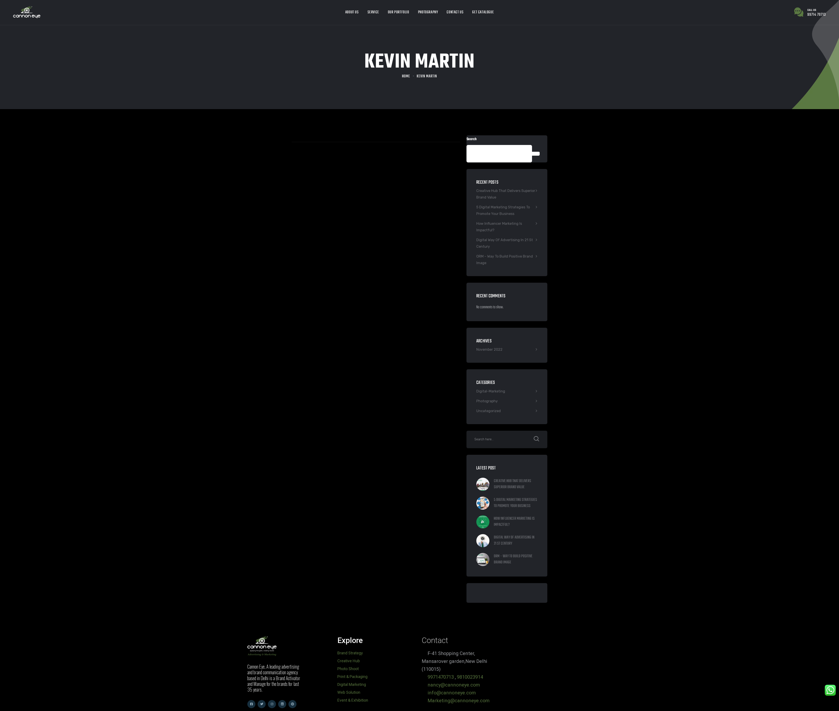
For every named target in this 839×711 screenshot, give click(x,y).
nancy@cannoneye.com (454, 685)
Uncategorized (488, 411)
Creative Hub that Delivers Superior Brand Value (505, 194)
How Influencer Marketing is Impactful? (499, 226)
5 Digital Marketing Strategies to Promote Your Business (503, 210)
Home (406, 76)
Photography (428, 12)
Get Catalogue (483, 12)
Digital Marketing (351, 684)
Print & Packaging (352, 676)
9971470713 (441, 677)
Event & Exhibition (352, 700)
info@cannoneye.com (452, 692)
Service (373, 12)
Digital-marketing (490, 391)
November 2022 (489, 349)
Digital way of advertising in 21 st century (504, 243)
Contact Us (455, 12)
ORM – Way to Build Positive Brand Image (504, 259)
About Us (352, 12)
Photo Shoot (348, 668)
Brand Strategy (350, 653)
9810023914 (470, 677)
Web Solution (348, 692)
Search (471, 139)
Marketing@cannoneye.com (459, 700)
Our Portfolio (398, 12)
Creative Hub (348, 661)
